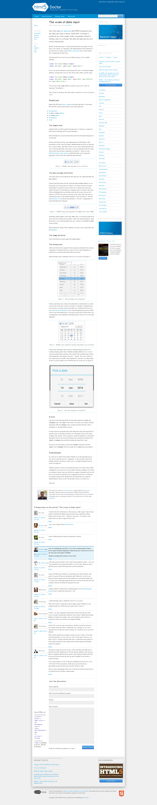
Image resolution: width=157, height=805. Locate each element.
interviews (101, 119)
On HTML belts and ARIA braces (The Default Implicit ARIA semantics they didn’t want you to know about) (109, 74)
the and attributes (56, 113)
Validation (101, 155)
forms (35, 39)
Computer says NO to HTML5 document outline (109, 62)
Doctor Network (119, 2)
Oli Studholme (102, 192)
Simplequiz (102, 145)
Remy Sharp (102, 198)
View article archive (110, 85)
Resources (71, 16)
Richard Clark (102, 202)
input (35, 52)
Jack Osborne (102, 182)
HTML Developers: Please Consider (108, 70)
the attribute (54, 115)
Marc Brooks (42, 563)
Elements (36, 37)
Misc (100, 129)
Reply (50, 521)
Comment (101, 103)
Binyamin (41, 525)
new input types (66, 31)
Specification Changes (104, 149)
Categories (108, 57)
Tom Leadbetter (103, 212)
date (35, 46)
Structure (101, 152)
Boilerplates (102, 96)
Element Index (60, 16)
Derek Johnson (102, 176)
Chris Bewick (102, 172)
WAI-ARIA (102, 158)
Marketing (101, 126)
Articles (101, 57)
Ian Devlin (68, 25)
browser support (66, 104)
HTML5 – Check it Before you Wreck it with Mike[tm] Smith (109, 80)
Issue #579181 (69, 524)
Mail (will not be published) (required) (60, 693)
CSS (100, 106)
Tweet (36, 25)
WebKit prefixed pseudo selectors (58, 153)
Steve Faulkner (103, 205)
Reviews (101, 142)
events (51, 120)
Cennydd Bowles (103, 169)
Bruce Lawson (102, 166)
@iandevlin (52, 498)
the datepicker (53, 118)
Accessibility (37, 33)
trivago (86, 490)
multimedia (102, 132)
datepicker (54, 230)
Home (37, 16)
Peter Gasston (102, 195)
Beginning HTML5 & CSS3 (106, 241)
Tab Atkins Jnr (102, 208)
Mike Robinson (103, 189)
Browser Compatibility (105, 100)
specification (73, 51)
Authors (115, 57)
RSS (104, 2)
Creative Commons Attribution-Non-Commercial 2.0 (76, 791)
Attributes (36, 35)
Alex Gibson (102, 163)
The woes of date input (105, 66)
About (100, 2)
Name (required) (53, 686)
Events (100, 113)
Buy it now (103, 258)
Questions (101, 136)
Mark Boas (101, 185)
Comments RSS (110, 2)
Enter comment (53, 706)
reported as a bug (57, 199)
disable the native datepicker (59, 310)
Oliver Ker (85, 797)
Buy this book (111, 781)
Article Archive (47, 16)
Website (51, 700)
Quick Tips (102, 139)
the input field (53, 111)
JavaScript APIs (103, 122)
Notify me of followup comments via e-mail (61, 748)
